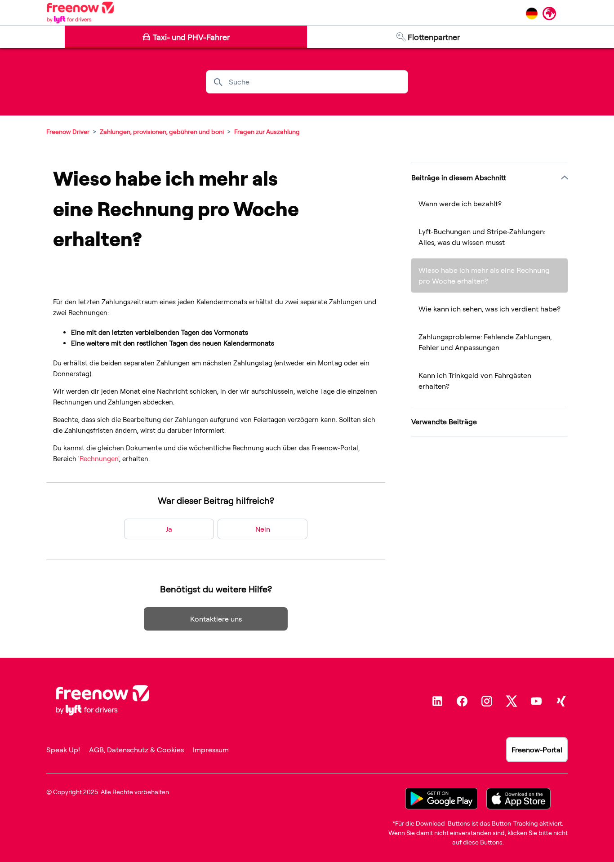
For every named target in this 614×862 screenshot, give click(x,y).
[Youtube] (536, 701)
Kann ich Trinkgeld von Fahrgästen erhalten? (474, 381)
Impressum (211, 749)
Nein (262, 528)
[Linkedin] (437, 701)
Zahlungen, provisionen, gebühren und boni (162, 131)
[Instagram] (487, 701)
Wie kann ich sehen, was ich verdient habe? (489, 308)
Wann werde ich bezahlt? (460, 203)
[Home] (80, 12)
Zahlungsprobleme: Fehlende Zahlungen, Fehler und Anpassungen (485, 342)
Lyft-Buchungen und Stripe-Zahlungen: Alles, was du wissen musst (481, 237)
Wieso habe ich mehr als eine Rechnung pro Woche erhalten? (484, 275)
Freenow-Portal (537, 749)
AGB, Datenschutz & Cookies (136, 749)
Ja (169, 528)
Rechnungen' (99, 458)
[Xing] (561, 701)
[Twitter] (511, 701)
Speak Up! (63, 749)
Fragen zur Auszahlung (267, 131)
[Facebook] (462, 701)
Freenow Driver (67, 131)
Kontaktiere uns (216, 618)
